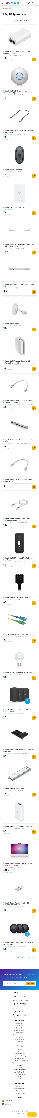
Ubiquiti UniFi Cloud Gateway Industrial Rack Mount (18, 750)
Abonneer (30, 983)
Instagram (8, 1101)
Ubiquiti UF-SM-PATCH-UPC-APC (15, 635)
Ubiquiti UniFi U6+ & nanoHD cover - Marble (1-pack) (16, 92)
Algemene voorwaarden (19, 1063)
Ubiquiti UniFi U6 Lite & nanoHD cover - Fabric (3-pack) (18, 943)
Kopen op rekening (19, 1056)
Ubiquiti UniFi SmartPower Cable (15, 597)
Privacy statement (19, 1070)
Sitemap (19, 1065)
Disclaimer (19, 1067)
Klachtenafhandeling (19, 1074)
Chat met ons (21, 1012)
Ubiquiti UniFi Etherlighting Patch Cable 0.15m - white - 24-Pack (18, 401)
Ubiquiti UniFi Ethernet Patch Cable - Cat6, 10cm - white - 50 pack (19, 246)
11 (29, 957)
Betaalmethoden (19, 1053)
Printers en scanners (19, 1035)
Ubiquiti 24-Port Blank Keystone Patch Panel (17, 441)
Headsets (19, 1023)
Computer (19, 1037)
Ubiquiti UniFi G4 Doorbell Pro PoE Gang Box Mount (18, 559)
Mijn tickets (19, 1091)
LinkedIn (8, 1104)
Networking (19, 1028)
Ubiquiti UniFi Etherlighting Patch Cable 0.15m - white (18, 480)
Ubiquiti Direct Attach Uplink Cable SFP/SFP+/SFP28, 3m (16, 519)
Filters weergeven (21, 20)
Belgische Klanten (19, 1058)
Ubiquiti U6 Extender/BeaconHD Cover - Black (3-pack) (18, 711)
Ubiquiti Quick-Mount (11, 323)
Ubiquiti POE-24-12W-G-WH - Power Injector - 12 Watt (16, 52)
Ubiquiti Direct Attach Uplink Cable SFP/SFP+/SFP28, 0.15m (16, 904)
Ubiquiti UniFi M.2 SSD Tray (13, 788)
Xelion (20, 1076)
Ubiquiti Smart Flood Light (13, 170)
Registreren (19, 1086)
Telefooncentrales (19, 1030)
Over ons (19, 1049)
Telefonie (20, 1025)
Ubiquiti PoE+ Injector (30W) (14, 207)
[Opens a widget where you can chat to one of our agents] (32, 1114)
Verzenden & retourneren (19, 1060)
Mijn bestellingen (19, 1088)
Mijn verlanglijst (19, 1093)
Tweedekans (19, 1042)
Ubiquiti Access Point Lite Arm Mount (17, 672)
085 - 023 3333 (21, 1015)
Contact (19, 1051)
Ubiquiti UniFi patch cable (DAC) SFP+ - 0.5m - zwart (18, 131)
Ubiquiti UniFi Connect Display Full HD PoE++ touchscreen (17, 864)
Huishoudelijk (19, 1039)
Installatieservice (19, 1072)
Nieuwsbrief (19, 1079)
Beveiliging (19, 1032)
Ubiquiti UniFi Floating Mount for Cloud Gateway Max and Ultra (17, 362)
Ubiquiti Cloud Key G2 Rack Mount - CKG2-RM (19, 285)
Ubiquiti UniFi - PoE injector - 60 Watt (17, 826)
